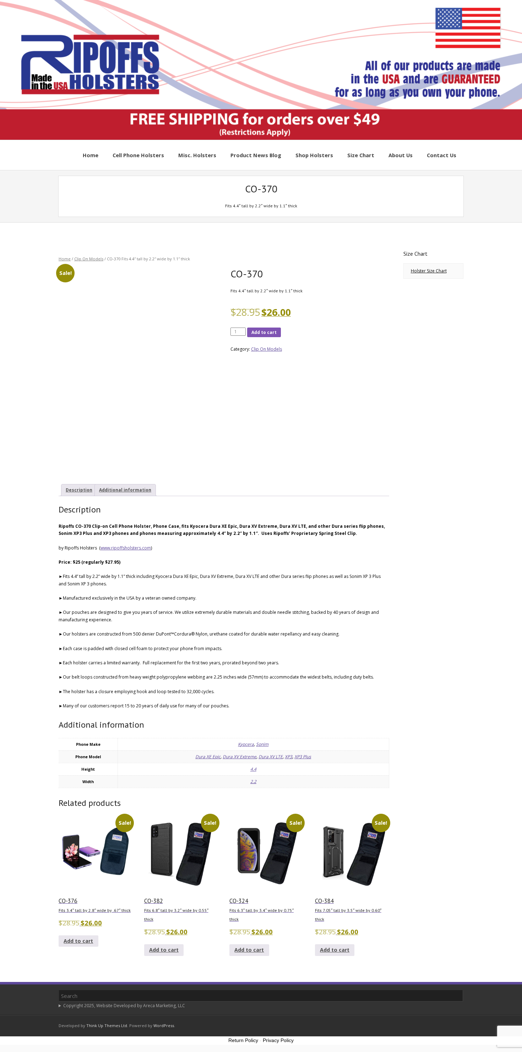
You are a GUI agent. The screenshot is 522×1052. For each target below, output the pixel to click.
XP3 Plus (302, 757)
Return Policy (243, 1040)
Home (65, 258)
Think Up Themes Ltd (106, 1025)
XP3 (288, 757)
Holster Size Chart (429, 271)
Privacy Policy (278, 1040)
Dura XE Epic (208, 757)
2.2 (253, 782)
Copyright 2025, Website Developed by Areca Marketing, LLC (124, 1006)
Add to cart (264, 332)
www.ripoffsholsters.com (125, 548)
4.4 (253, 769)
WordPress (163, 1025)
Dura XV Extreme (239, 757)
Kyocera (246, 744)
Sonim (262, 744)
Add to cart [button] (78, 940)
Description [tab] (79, 490)
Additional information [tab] (125, 490)
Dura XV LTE (271, 757)
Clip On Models (88, 258)
